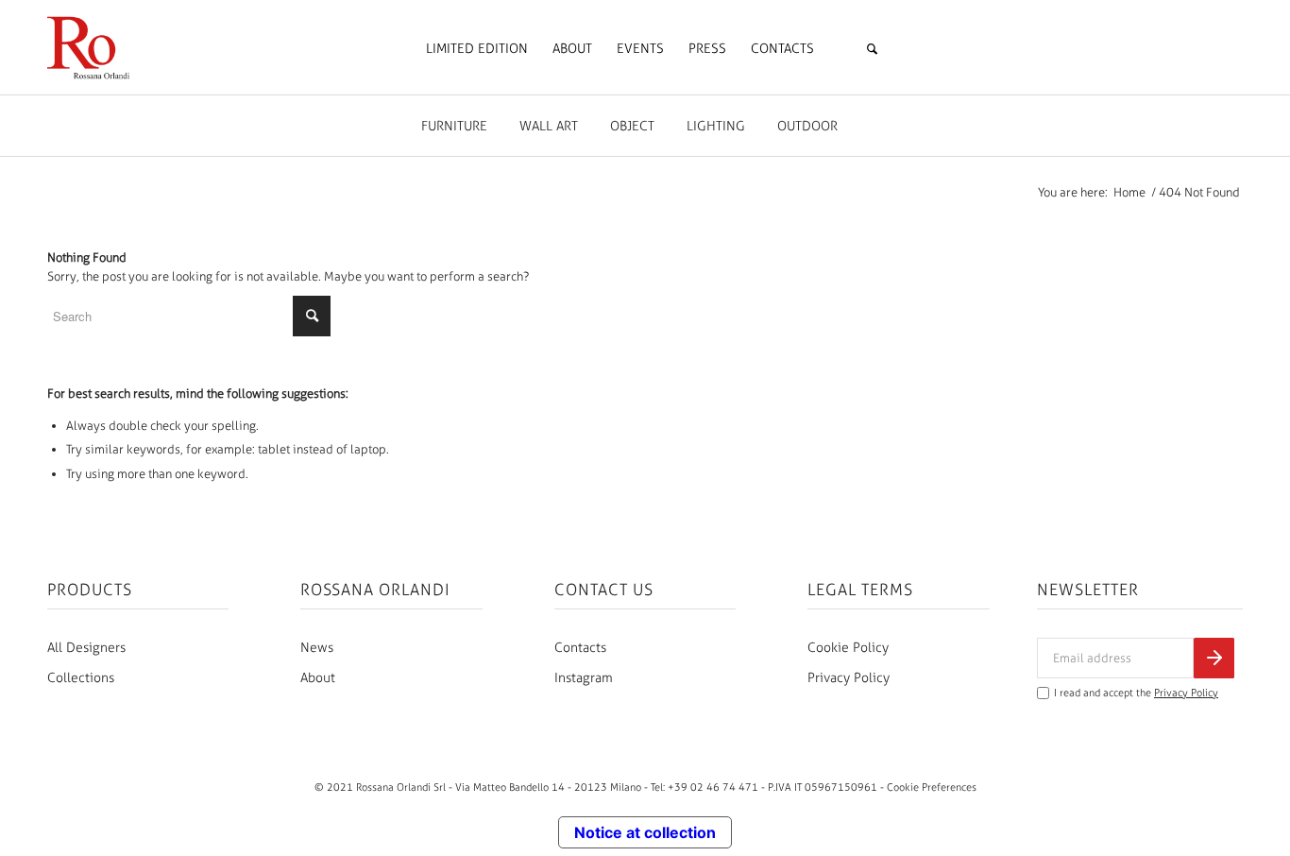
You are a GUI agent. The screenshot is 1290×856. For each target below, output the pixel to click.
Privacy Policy (848, 678)
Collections (80, 678)
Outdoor (807, 126)
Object (632, 126)
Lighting (716, 126)
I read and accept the (1136, 693)
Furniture (454, 126)
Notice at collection (645, 832)
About (317, 678)
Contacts (580, 648)
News (316, 648)
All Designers (86, 648)
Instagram (583, 678)
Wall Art (548, 126)
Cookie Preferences (931, 787)
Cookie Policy (848, 648)
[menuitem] (477, 49)
